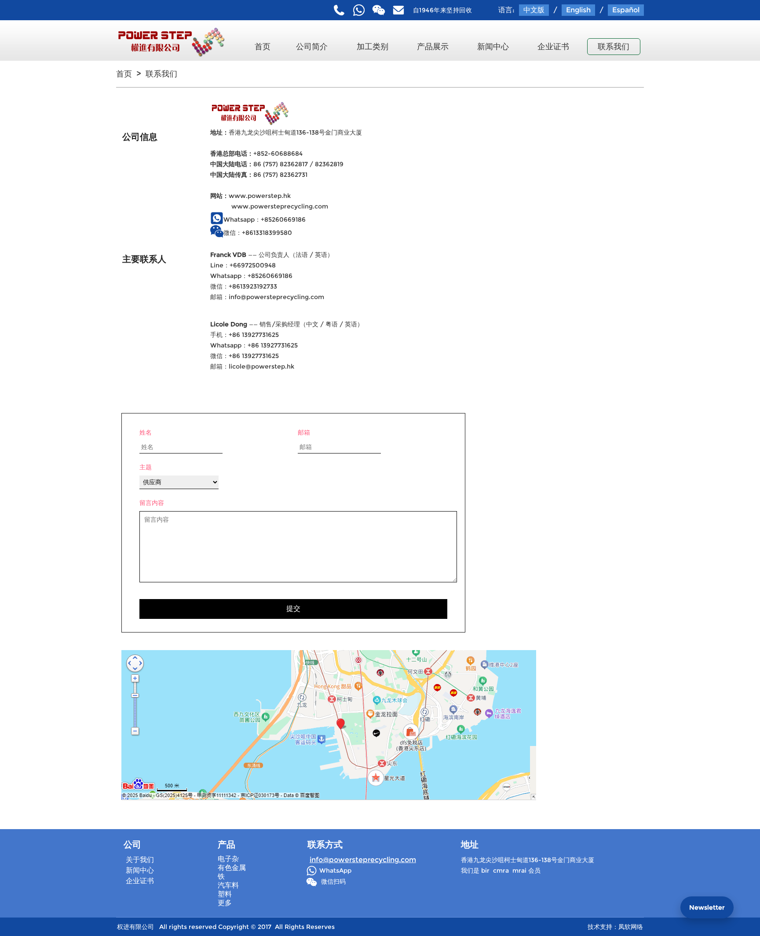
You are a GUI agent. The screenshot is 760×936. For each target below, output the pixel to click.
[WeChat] (378, 10)
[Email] (398, 10)
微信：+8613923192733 (243, 286)
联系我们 (613, 46)
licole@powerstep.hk (261, 366)
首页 (262, 46)
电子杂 (228, 859)
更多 (225, 903)
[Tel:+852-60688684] (339, 10)
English (578, 10)
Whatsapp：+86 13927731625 (254, 345)
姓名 (145, 432)
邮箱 (304, 432)
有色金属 (232, 867)
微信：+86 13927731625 (244, 356)
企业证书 (553, 46)
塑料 (225, 894)
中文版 (533, 10)
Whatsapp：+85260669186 (264, 219)
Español (625, 10)
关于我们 (140, 860)
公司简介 (312, 46)
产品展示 (433, 46)
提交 (293, 608)
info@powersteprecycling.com (276, 297)
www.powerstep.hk (260, 196)
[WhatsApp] (358, 10)
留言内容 (151, 503)
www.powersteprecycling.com (279, 206)
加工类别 (372, 46)
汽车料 (228, 885)
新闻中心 (493, 46)
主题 (145, 467)
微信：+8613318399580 (257, 233)
